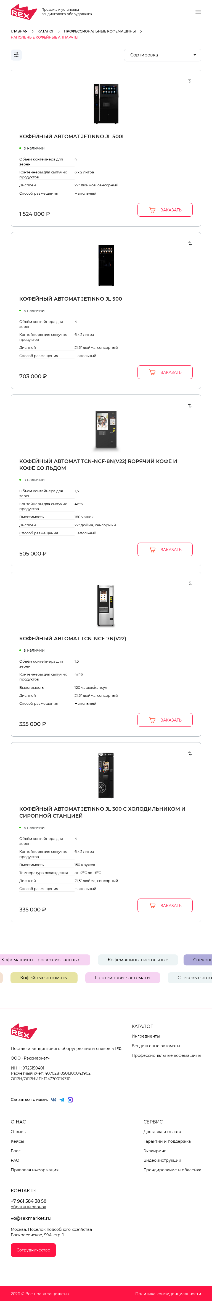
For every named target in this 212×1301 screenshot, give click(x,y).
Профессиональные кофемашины (166, 1055)
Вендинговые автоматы (156, 1045)
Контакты (24, 1190)
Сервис (153, 1122)
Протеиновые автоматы (113, 977)
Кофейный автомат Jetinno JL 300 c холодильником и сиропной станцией (102, 812)
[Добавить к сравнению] (190, 81)
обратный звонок (28, 1206)
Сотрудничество (33, 1250)
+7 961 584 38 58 (28, 1201)
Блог (15, 1150)
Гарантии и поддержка (167, 1141)
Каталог (142, 1026)
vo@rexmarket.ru (31, 1218)
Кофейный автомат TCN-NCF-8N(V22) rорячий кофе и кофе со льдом (98, 464)
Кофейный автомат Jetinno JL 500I (71, 137)
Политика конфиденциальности (168, 1293)
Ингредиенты (146, 1036)
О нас (18, 1122)
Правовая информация (35, 1169)
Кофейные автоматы (34, 977)
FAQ (15, 1160)
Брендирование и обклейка (172, 1169)
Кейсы (17, 1141)
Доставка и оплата (162, 1131)
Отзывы (18, 1131)
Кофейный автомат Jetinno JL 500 (70, 299)
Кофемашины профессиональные (51, 959)
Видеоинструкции (162, 1160)
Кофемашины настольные (148, 959)
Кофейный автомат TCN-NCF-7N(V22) (72, 639)
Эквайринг (155, 1150)
